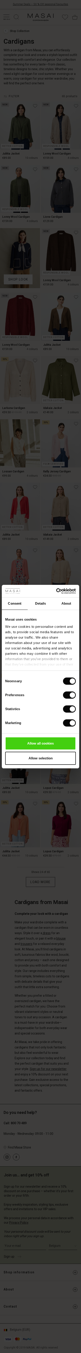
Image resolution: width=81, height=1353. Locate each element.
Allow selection (41, 758)
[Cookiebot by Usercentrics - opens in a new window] (57, 591)
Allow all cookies (40, 743)
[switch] (69, 695)
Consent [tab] (14, 603)
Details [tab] (40, 603)
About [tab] (66, 603)
